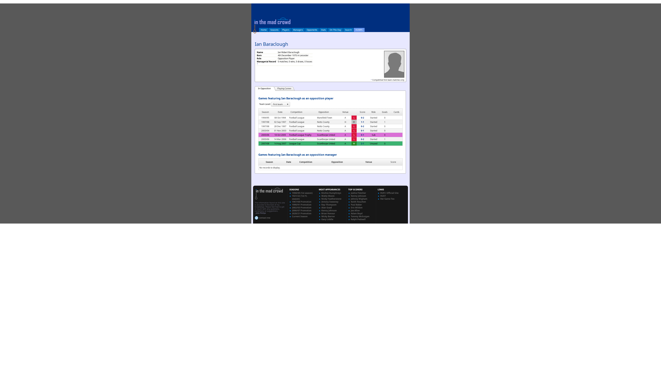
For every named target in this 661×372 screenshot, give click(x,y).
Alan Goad (326, 207)
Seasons (274, 29)
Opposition (337, 162)
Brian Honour (328, 213)
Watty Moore (327, 195)
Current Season (300, 216)
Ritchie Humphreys (331, 193)
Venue (368, 162)
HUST (383, 195)
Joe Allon (355, 210)
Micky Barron (328, 216)
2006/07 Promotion (301, 210)
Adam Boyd (357, 213)
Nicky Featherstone (331, 198)
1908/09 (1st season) (302, 193)
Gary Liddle (327, 219)
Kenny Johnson (329, 210)
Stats (323, 29)
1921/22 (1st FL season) (299, 197)
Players (285, 29)
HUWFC (359, 29)
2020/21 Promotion (301, 213)
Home (264, 29)
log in (255, 5)
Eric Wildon (357, 207)
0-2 (362, 117)
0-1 (362, 130)
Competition (305, 162)
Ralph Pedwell (358, 219)
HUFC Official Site (389, 193)
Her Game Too (387, 198)
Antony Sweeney (329, 201)
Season (269, 162)
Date (288, 162)
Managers (298, 29)
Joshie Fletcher (358, 193)
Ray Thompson (329, 204)
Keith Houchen (358, 201)
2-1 (362, 143)
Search (348, 29)
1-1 (362, 122)
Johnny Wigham (359, 198)
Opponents (312, 29)
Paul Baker (356, 204)
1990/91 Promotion (301, 204)
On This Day (335, 29)
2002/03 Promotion (301, 207)
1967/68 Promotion (301, 201)
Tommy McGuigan (360, 216)
